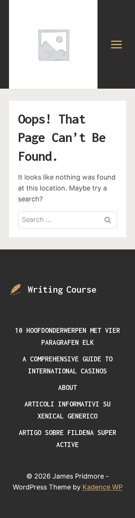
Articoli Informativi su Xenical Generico (67, 410)
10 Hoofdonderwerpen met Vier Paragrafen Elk (67, 336)
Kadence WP (102, 487)
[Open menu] (116, 44)
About (67, 387)
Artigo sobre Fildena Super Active (67, 439)
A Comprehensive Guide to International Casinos (67, 365)
